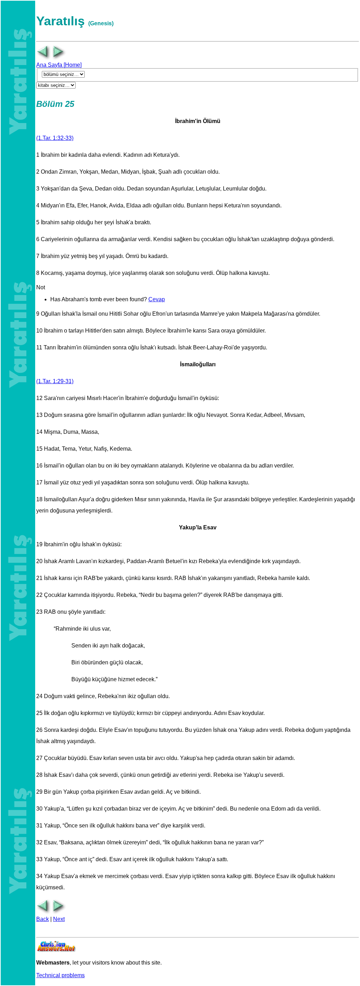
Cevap (156, 299)
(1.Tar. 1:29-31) (54, 381)
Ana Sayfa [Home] (59, 65)
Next (59, 919)
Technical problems (60, 975)
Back (42, 919)
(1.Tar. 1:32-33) (54, 138)
